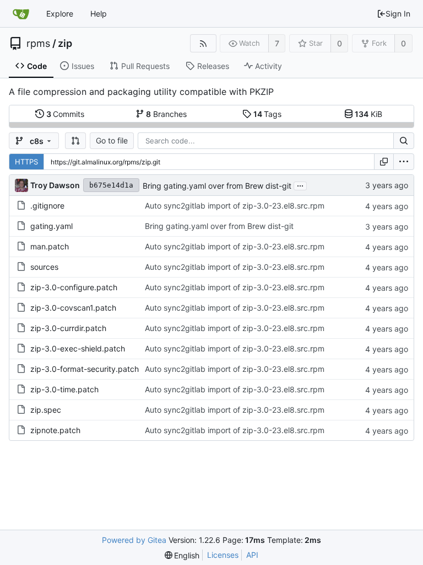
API (252, 554)
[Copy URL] (384, 161)
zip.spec (45, 409)
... (300, 185)
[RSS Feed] (203, 43)
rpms (38, 43)
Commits (65, 114)
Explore (59, 13)
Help (98, 13)
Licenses (222, 554)
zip (65, 43)
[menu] (403, 161)
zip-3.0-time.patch (64, 389)
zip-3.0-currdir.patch (68, 328)
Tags (267, 114)
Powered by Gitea (134, 540)
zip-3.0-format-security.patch (84, 369)
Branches (166, 114)
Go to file (112, 140)
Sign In (398, 13)
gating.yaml (51, 226)
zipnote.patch (55, 430)
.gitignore (47, 205)
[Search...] (403, 140)
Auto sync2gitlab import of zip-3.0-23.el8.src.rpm (234, 205)
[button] (75, 140)
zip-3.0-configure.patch (73, 287)
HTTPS (26, 161)
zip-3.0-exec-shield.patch (77, 348)
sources (44, 266)
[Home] (21, 14)
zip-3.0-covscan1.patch (73, 307)
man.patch (49, 246)
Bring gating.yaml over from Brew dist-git (217, 185)
